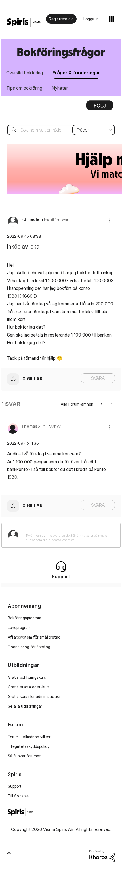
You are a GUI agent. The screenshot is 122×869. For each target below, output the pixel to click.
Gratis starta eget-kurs (29, 686)
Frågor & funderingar (76, 73)
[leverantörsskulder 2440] (111, 404)
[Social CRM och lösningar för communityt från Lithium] (102, 855)
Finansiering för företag (29, 646)
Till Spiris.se (18, 795)
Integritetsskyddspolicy (28, 746)
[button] (109, 220)
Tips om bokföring (24, 88)
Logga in (91, 18)
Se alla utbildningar (25, 706)
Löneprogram (19, 627)
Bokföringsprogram (24, 617)
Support (15, 786)
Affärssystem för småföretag (34, 637)
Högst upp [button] (8, 853)
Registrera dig (61, 18)
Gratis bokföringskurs (27, 677)
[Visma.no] (24, 22)
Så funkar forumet (24, 756)
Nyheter (60, 88)
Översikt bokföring (24, 73)
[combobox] (61, 130)
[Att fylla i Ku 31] (102, 404)
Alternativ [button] (99, 107)
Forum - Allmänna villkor (29, 736)
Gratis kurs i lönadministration (35, 696)
